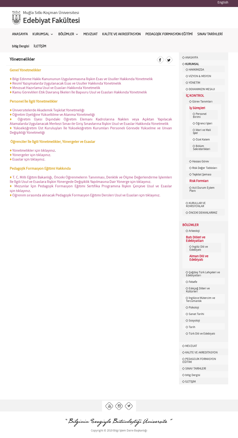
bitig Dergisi (20, 46)
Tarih (192, 327)
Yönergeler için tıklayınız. (31, 155)
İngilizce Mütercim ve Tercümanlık (200, 299)
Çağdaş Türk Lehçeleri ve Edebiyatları (203, 274)
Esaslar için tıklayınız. (28, 159)
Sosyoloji (194, 320)
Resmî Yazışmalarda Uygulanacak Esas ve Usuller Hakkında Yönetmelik (66, 83)
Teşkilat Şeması (201, 174)
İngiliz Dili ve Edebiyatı (198, 248)
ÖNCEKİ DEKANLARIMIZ (203, 212)
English (223, 2)
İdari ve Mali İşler (202, 131)
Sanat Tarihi (196, 314)
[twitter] (129, 406)
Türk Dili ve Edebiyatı (202, 333)
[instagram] (119, 406)
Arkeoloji (194, 231)
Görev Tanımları (202, 101)
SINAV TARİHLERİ (210, 34)
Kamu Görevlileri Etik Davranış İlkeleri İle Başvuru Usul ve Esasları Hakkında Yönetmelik (79, 92)
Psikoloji (194, 307)
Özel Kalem (203, 139)
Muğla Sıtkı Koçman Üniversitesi (51, 13)
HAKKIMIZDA (196, 69)
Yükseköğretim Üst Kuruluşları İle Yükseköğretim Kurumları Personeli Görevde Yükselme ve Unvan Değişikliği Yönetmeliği (91, 130)
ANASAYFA (20, 34)
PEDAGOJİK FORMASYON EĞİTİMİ (169, 34)
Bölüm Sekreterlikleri (201, 147)
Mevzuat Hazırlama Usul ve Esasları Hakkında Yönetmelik (56, 88)
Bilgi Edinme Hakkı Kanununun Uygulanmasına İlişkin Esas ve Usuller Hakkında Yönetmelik (82, 79)
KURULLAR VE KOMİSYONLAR (196, 205)
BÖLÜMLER (66, 34)
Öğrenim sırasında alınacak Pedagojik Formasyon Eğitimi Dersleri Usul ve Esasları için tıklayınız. (86, 195)
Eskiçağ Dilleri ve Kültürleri (198, 290)
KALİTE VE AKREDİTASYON (121, 34)
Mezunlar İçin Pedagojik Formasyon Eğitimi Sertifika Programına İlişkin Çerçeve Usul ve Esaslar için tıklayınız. (91, 188)
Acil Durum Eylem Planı (202, 189)
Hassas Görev (200, 161)
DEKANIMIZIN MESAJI (202, 89)
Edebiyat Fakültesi (51, 21)
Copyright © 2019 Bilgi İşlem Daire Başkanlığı (119, 431)
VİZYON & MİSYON (200, 76)
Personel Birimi (199, 115)
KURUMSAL (41, 34)
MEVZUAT (90, 34)
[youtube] (109, 406)
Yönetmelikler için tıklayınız (33, 150)
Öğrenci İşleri (204, 123)
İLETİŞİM (40, 46)
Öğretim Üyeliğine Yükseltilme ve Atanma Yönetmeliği (53, 114)
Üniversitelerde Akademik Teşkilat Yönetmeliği (48, 110)
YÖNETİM (194, 82)
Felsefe (193, 282)
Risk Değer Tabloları (204, 168)
